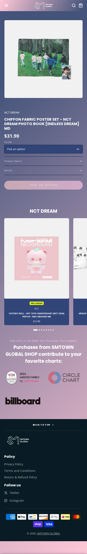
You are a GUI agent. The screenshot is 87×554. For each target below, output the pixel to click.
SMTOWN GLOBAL (48, 533)
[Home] (44, 5)
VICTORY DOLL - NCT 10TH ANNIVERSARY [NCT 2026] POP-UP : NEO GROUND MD (36, 271)
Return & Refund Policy (20, 477)
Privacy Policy (13, 464)
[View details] (18, 440)
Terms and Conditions (19, 471)
